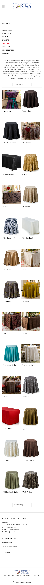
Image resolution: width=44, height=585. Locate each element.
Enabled (28, 582)
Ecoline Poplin (28, 238)
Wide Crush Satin (10, 492)
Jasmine (25, 301)
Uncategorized (8, 50)
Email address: (8, 542)
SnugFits (5, 40)
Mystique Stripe (28, 365)
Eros (24, 270)
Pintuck (25, 397)
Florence (7, 301)
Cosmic (25, 174)
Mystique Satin (9, 365)
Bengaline (26, 111)
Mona (24, 333)
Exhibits (5, 37)
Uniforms (5, 53)
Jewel (5, 333)
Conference (6, 33)
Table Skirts (6, 47)
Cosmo (6, 206)
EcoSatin (7, 270)
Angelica (7, 111)
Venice (6, 460)
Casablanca (27, 143)
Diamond (26, 206)
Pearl (5, 397)
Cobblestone (8, 174)
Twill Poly (7, 428)
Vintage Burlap (28, 460)
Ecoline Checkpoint (11, 238)
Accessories (7, 30)
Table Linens (6, 43)
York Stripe (27, 492)
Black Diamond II (10, 143)
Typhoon (26, 428)
